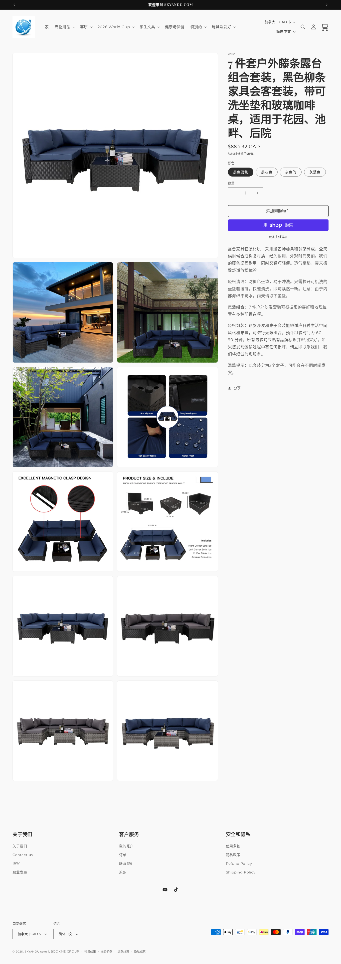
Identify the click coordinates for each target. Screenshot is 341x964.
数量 (231, 183)
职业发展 (19, 872)
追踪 (122, 872)
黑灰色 (266, 172)
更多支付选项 (278, 237)
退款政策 (123, 951)
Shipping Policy (241, 872)
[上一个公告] (14, 4)
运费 (250, 154)
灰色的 (290, 172)
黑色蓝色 (240, 172)
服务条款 (107, 951)
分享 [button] (237, 388)
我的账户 (126, 846)
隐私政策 (233, 855)
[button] (64, 26)
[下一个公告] (326, 4)
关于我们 (19, 846)
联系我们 (126, 863)
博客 (16, 863)
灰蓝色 (315, 172)
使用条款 (233, 846)
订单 (122, 855)
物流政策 (90, 951)
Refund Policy (239, 863)
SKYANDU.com (36, 951)
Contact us (22, 855)
